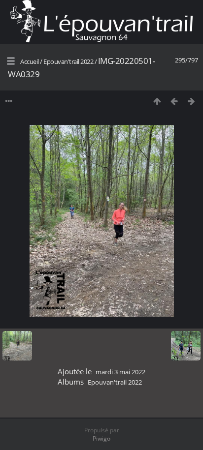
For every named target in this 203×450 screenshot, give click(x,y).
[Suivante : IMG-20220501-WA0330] (191, 101)
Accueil (29, 61)
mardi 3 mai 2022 (120, 371)
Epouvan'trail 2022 (68, 61)
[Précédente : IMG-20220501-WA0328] (174, 101)
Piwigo (101, 438)
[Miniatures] (157, 101)
